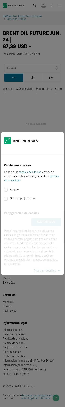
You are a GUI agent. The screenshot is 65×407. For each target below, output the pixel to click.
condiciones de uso (30, 172)
